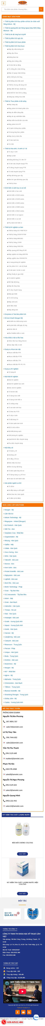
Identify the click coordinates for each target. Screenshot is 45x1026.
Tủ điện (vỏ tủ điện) (15, 498)
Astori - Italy (9, 598)
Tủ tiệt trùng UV (13, 419)
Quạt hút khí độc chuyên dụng (18, 439)
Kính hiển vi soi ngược (16, 215)
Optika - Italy (9, 544)
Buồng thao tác (13, 57)
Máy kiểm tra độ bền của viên (18, 120)
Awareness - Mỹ (10, 664)
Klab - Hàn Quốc (10, 614)
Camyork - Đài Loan (11, 641)
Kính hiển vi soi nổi (15, 219)
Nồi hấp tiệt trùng (14, 282)
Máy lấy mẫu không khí (16, 49)
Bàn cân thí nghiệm (15, 388)
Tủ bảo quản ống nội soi (16, 471)
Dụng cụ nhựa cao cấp (13, 349)
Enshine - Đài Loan (11, 660)
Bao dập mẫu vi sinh (15, 345)
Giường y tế (12, 455)
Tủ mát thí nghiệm (14, 278)
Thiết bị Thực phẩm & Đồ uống (15, 101)
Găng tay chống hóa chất (17, 97)
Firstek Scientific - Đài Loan (14, 571)
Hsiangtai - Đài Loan (12, 618)
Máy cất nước (13, 302)
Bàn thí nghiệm (13, 380)
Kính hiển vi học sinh (15, 191)
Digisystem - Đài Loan (12, 575)
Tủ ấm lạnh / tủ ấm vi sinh (17, 270)
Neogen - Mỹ (9, 510)
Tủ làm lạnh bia (14, 140)
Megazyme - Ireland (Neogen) (15, 521)
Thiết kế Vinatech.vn (23, 1008)
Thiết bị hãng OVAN (15, 242)
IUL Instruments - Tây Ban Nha (15, 594)
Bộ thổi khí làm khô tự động (17, 93)
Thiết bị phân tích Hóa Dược (15, 46)
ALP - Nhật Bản (10, 671)
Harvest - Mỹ (9, 633)
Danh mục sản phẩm (11, 16)
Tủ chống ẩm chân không (17, 69)
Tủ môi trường (13, 298)
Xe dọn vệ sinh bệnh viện (17, 478)
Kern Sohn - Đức (10, 567)
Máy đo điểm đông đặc (16, 112)
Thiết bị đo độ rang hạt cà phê (15, 34)
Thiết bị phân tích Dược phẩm (15, 42)
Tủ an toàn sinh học (15, 407)
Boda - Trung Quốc (11, 656)
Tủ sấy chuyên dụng (15, 290)
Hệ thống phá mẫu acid (16, 81)
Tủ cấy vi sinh (13, 152)
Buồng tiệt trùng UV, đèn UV (17, 160)
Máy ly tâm (12, 156)
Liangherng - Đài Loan (12, 637)
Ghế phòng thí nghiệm (16, 435)
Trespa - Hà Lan (10, 610)
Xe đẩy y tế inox (14, 459)
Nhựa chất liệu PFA (15, 352)
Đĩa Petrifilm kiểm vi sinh (16, 333)
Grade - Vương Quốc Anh (13, 621)
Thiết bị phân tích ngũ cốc (14, 38)
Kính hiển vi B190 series (16, 199)
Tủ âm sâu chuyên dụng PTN (18, 163)
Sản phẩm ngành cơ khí (13, 483)
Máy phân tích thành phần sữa (19, 108)
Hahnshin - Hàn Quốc (12, 606)
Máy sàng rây (13, 104)
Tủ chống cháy (13, 403)
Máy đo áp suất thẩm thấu (17, 116)
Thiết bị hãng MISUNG (16, 238)
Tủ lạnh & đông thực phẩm (17, 128)
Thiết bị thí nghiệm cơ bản (14, 227)
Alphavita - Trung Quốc (13, 679)
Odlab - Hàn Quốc (11, 548)
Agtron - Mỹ (9, 675)
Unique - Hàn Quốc (11, 652)
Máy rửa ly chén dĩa (15, 136)
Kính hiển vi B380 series (16, 207)
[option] (12, 913)
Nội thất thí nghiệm (11, 376)
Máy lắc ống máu (14, 286)
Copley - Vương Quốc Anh (14, 702)
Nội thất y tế (9, 448)
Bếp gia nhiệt (13, 294)
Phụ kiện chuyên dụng (16, 443)
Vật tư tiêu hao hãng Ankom (18, 341)
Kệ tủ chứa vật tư (14, 427)
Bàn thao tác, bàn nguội (16, 494)
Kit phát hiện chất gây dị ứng (18, 325)
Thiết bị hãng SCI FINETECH (18, 230)
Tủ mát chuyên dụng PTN (17, 171)
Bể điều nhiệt (13, 306)
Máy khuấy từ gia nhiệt (16, 274)
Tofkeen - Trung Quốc (12, 687)
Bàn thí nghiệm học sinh (16, 384)
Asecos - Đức (9, 564)
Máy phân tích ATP (15, 124)
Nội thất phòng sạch (15, 431)
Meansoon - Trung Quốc (13, 644)
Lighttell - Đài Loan (11, 579)
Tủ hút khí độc (13, 392)
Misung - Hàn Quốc (11, 540)
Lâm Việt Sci (9, 514)
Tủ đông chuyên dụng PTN (17, 167)
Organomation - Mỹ (11, 537)
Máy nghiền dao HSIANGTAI (18, 258)
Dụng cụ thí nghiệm (11, 369)
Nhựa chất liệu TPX (15, 360)
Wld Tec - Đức (10, 529)
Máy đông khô (13, 310)
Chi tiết (22, 854)
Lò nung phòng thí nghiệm (17, 262)
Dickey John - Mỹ (11, 698)
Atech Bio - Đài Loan (12, 583)
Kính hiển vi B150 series (16, 195)
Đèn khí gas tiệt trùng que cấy (18, 179)
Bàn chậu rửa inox (15, 463)
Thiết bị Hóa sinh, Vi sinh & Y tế (16, 148)
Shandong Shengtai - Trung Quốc (16, 695)
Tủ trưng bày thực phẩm (16, 132)
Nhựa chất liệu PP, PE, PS (17, 364)
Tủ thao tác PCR (14, 411)
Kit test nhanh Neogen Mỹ (14, 318)
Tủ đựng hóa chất (14, 395)
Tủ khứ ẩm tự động (15, 65)
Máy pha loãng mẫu (15, 61)
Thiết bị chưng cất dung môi (18, 85)
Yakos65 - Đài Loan (11, 560)
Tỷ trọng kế (12, 372)
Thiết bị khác (13, 183)
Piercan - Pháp (10, 648)
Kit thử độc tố (13, 329)
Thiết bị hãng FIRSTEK (16, 246)
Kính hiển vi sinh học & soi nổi (15, 188)
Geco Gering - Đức (11, 552)
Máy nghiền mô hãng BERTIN (18, 254)
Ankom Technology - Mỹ (13, 517)
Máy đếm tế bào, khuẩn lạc (17, 89)
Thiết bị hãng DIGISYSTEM (17, 234)
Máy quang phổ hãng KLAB (18, 250)
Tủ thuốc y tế (13, 451)
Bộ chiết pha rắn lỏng (15, 77)
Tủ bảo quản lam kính (16, 423)
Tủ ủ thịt (11, 144)
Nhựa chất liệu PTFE (15, 356)
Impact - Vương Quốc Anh (14, 625)
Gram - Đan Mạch (11, 602)
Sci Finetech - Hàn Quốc (13, 525)
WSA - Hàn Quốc (10, 556)
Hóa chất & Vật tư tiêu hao (14, 338)
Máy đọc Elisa (13, 53)
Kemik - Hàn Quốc (11, 629)
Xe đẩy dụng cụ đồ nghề (16, 490)
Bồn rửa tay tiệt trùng (15, 467)
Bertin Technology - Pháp (13, 587)
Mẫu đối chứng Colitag (22, 843)
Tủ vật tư (11, 486)
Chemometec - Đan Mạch (13, 683)
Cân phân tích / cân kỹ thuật (18, 266)
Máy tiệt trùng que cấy (16, 175)
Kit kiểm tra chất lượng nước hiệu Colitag (22, 883)
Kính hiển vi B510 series (16, 211)
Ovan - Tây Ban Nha (12, 591)
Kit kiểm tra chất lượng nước (18, 321)
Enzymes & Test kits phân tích (15, 314)
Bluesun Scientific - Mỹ (12, 691)
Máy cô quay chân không (17, 73)
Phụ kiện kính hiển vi (15, 223)
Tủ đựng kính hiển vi (15, 399)
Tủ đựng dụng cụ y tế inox (17, 474)
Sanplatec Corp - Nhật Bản (14, 533)
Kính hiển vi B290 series (16, 203)
